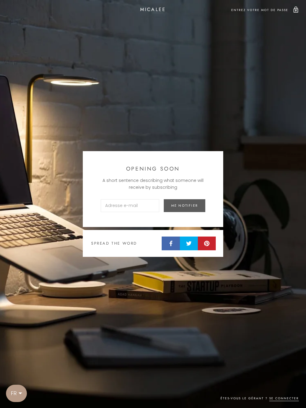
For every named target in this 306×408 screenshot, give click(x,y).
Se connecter (284, 398)
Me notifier (184, 205)
